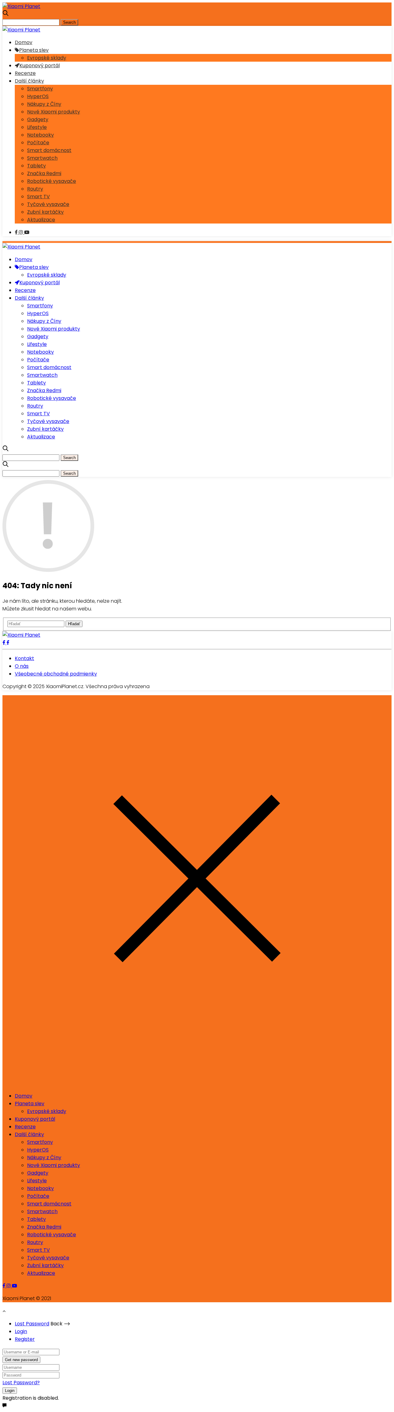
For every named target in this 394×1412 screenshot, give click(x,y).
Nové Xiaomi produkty (53, 111)
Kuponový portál (39, 65)
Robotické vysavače (51, 181)
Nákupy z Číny (44, 104)
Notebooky (40, 134)
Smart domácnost (49, 150)
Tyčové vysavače (48, 204)
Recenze (25, 73)
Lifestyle (37, 127)
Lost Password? (21, 1382)
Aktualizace (41, 219)
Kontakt (24, 658)
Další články (29, 80)
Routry (35, 188)
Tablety (36, 165)
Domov (23, 42)
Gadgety (37, 119)
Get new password (21, 1359)
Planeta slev (34, 50)
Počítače (38, 142)
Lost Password (32, 1323)
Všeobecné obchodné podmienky (56, 673)
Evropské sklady (46, 57)
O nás (22, 666)
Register (25, 1339)
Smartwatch (42, 158)
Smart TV (38, 196)
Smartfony (40, 88)
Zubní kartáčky (45, 211)
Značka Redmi (44, 173)
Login (21, 1331)
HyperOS (38, 96)
